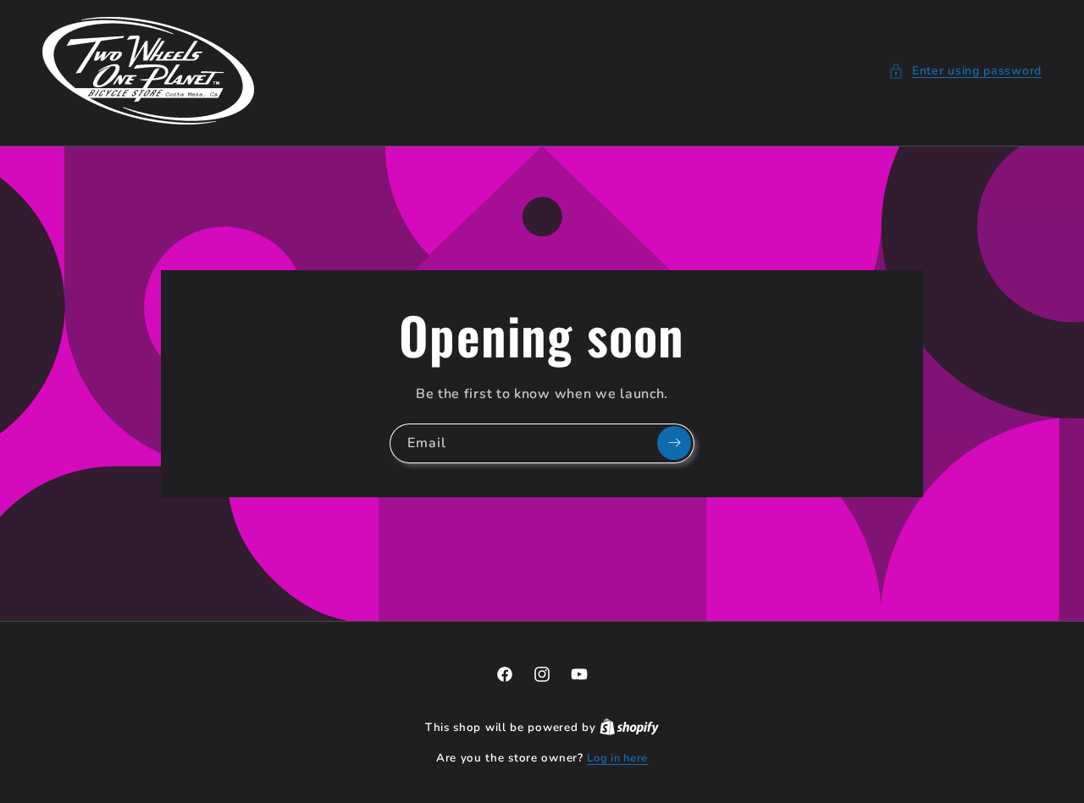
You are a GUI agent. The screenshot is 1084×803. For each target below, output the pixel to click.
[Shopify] (629, 727)
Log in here (617, 758)
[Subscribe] (674, 443)
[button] (965, 70)
